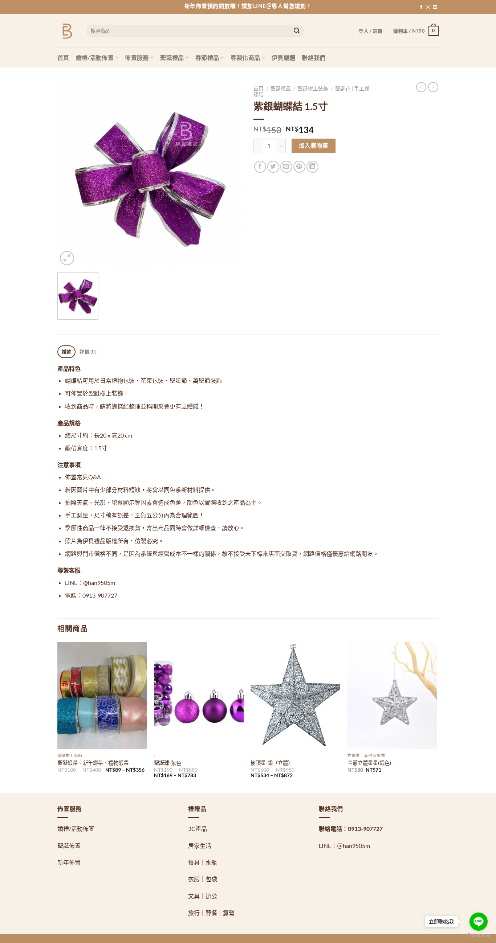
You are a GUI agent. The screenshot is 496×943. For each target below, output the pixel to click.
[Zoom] (67, 258)
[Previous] (57, 716)
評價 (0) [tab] (88, 351)
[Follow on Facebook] (421, 7)
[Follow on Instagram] (428, 7)
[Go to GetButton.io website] (478, 935)
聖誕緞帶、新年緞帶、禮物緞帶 (93, 763)
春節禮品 (207, 57)
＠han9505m (353, 845)
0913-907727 (365, 828)
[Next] (436, 716)
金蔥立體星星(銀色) (369, 763)
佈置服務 (137, 57)
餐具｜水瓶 (202, 862)
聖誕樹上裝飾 (313, 88)
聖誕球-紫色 (167, 763)
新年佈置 (69, 862)
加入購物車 (314, 145)
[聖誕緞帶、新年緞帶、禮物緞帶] (102, 695)
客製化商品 (245, 57)
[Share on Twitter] (273, 167)
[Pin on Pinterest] (299, 167)
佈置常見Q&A (83, 476)
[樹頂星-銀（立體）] (295, 695)
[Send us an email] (435, 7)
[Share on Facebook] (260, 167)
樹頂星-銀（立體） (272, 763)
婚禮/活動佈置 (95, 57)
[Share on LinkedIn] (312, 167)
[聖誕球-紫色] (199, 695)
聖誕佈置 (69, 845)
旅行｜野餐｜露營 (211, 912)
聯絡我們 (313, 57)
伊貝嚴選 (283, 57)
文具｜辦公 (202, 896)
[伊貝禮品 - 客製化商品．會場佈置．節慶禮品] (66, 31)
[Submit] (296, 31)
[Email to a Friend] (286, 167)
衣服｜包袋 (202, 879)
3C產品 (197, 828)
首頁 (63, 57)
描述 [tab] (67, 351)
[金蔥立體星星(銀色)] (392, 695)
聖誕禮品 (172, 57)
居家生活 (199, 845)
